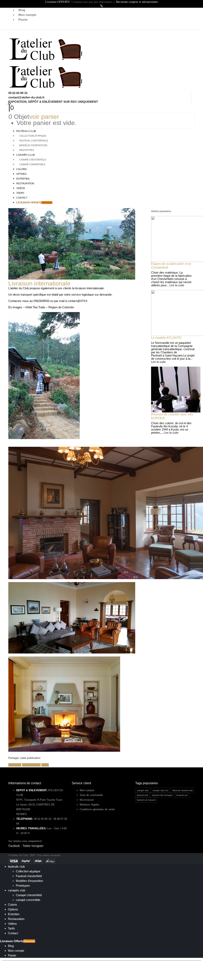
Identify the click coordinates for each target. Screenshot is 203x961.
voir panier (44, 116)
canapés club (25, 155)
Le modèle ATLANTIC (166, 337)
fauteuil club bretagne (162, 795)
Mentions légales (89, 804)
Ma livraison (87, 799)
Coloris (21, 169)
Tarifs (20, 193)
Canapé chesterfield (32, 159)
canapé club (143, 790)
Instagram (37, 845)
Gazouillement (31, 765)
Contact (21, 197)
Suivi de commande (91, 795)
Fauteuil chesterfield (33, 140)
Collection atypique (32, 135)
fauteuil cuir (182, 795)
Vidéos (20, 188)
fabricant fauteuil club (182, 790)
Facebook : (15, 845)
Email (45, 765)
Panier (23, 19)
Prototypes (26, 150)
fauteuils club (26, 131)
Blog (21, 10)
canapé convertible (32, 164)
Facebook (14, 765)
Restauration (25, 183)
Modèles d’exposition (33, 145)
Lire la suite (176, 285)
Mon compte (27, 14)
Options (21, 174)
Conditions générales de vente (97, 809)
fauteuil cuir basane (146, 800)
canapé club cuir (160, 790)
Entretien (23, 178)
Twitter (26, 845)
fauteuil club (142, 795)
